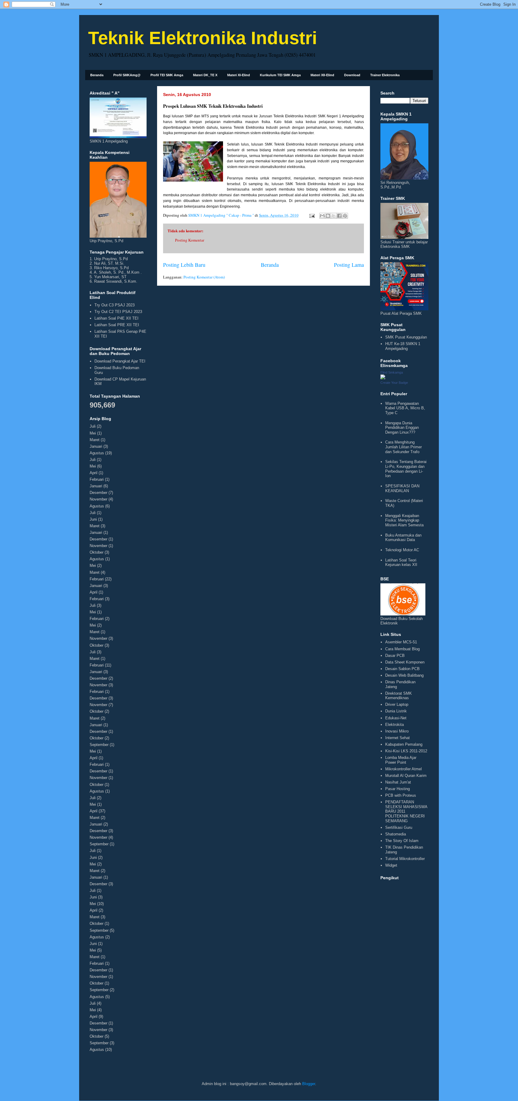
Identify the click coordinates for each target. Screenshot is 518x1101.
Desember (98, 492)
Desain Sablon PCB (402, 668)
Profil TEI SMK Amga (166, 75)
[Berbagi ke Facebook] (339, 216)
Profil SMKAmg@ (127, 75)
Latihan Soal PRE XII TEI (116, 325)
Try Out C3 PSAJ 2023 (114, 305)
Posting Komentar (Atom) (204, 277)
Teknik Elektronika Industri (202, 38)
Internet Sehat (397, 738)
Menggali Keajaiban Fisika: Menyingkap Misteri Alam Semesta (404, 520)
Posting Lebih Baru (184, 264)
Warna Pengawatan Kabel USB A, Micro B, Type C (405, 408)
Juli (93, 426)
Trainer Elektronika (385, 75)
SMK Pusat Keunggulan (406, 337)
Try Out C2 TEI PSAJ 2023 (118, 311)
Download (352, 75)
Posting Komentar (189, 240)
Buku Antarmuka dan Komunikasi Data (403, 537)
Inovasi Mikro (397, 731)
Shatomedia (395, 834)
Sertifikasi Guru (398, 827)
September (99, 744)
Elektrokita (394, 724)
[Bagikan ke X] (334, 216)
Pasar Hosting (397, 789)
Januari (96, 446)
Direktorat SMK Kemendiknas (398, 695)
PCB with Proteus (400, 795)
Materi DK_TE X (205, 75)
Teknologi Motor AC (402, 550)
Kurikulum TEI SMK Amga (280, 75)
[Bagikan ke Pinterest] (345, 216)
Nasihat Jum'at (398, 782)
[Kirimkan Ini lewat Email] (322, 216)
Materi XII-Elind (322, 75)
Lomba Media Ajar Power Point (400, 760)
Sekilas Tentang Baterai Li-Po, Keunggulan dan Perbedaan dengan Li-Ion (406, 468)
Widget (391, 865)
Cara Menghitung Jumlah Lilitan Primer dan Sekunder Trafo (403, 447)
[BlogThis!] (328, 216)
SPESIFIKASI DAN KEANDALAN (402, 488)
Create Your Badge (394, 382)
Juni (93, 519)
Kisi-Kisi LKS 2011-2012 (406, 751)
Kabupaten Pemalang (403, 744)
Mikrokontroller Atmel (403, 769)
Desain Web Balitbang (404, 675)
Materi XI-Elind (238, 75)
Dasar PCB (395, 655)
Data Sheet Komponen (404, 662)
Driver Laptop (396, 704)
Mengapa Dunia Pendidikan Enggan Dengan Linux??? (402, 428)
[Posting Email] (311, 215)
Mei (93, 433)
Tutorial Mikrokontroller (405, 858)
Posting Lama (349, 264)
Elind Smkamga (391, 372)
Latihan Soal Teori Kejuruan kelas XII (401, 562)
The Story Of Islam (401, 840)
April (93, 473)
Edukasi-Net (395, 718)
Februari (97, 479)
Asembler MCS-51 (401, 642)
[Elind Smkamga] (382, 378)
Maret (95, 440)
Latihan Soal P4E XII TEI (116, 318)
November (98, 499)
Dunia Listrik (396, 711)
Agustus (97, 453)
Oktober (96, 552)
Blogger (308, 1083)
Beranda (96, 75)
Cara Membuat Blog (402, 649)
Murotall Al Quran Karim (406, 775)
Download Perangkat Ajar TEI (119, 361)
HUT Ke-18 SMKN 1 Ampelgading (402, 346)
